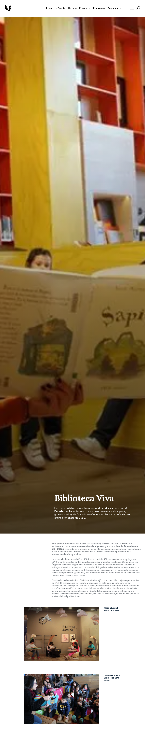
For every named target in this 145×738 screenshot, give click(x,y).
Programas (99, 8)
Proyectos (84, 8)
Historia (72, 8)
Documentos (114, 8)
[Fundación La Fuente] (18, 11)
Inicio (49, 8)
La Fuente (60, 8)
